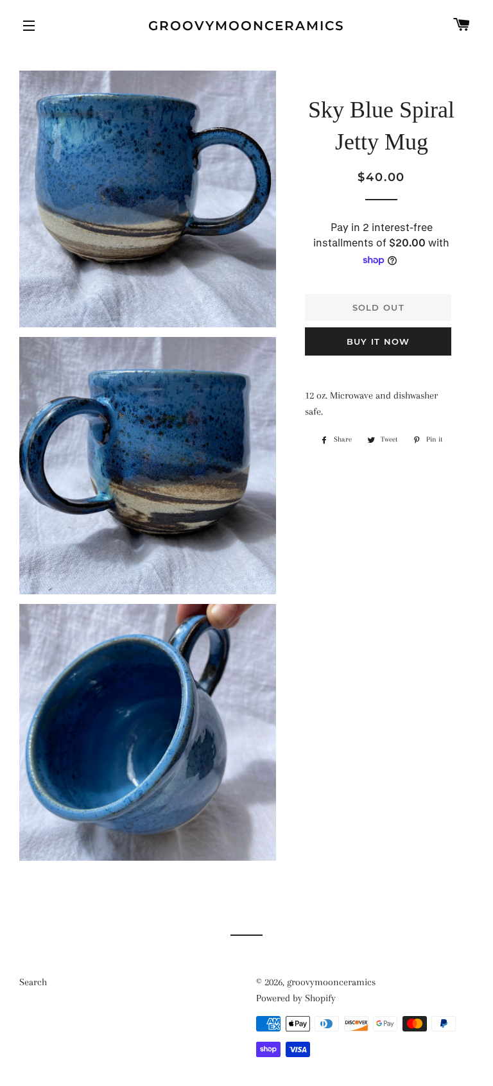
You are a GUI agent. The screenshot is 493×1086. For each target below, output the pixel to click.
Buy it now (378, 341)
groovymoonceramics (246, 25)
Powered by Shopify (296, 998)
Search (33, 982)
